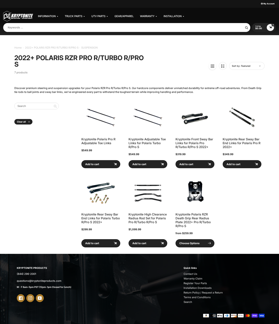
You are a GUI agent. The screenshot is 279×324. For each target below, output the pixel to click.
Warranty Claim (193, 278)
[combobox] (36, 106)
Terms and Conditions (197, 297)
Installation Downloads (198, 287)
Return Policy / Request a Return (203, 292)
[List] (223, 66)
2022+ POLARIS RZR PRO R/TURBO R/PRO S (51, 47)
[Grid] (212, 66)
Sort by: (236, 66)
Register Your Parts (195, 283)
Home (18, 47)
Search (188, 302)
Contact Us (190, 273)
